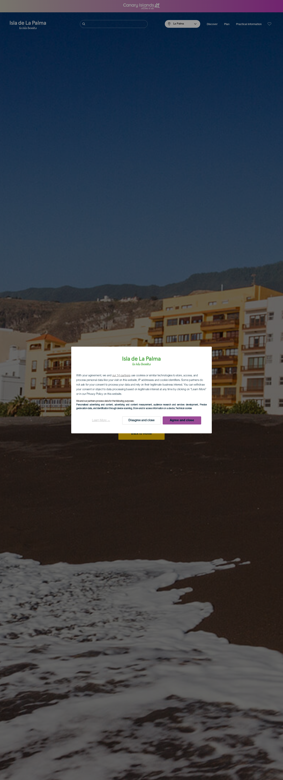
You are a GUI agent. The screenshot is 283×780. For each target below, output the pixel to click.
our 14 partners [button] (121, 375)
